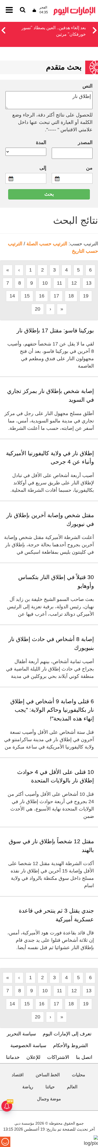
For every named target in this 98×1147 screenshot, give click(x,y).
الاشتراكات (58, 1057)
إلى (42, 168)
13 (88, 283)
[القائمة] (22, 10)
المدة (41, 142)
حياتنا (50, 1087)
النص (87, 86)
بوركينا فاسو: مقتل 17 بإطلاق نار (55, 330)
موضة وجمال (49, 1099)
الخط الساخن (48, 1074)
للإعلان (33, 1057)
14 (12, 296)
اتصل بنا (84, 1057)
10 (45, 283)
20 (37, 309)
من (89, 168)
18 (71, 296)
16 (41, 296)
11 (59, 283)
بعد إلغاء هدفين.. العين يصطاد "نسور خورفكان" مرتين (54, 31)
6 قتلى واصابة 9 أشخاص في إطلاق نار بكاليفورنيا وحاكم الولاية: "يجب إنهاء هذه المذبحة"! (52, 710)
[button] (3, 29)
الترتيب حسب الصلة (46, 243)
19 (85, 296)
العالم (72, 1087)
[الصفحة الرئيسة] (74, 8)
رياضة (27, 1087)
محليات (78, 1074)
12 (74, 283)
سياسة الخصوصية (28, 1045)
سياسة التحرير (21, 1033)
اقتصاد (17, 1074)
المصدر (85, 142)
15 (27, 296)
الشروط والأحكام (70, 1045)
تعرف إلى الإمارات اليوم (67, 1033)
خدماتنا (13, 1057)
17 (56, 296)
